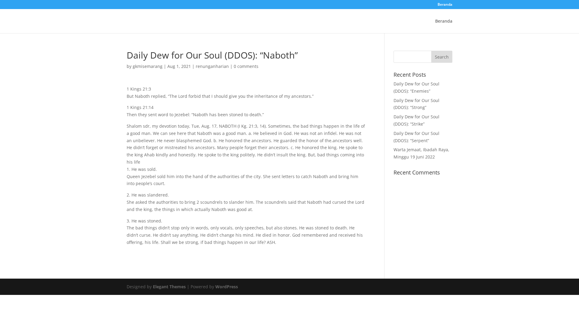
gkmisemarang (148, 66)
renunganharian (212, 66)
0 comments (246, 66)
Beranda (445, 5)
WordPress (226, 286)
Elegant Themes (169, 286)
